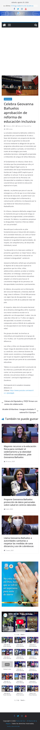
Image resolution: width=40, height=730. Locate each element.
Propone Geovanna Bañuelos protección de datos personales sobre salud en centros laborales (20, 502)
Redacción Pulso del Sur (24, 126)
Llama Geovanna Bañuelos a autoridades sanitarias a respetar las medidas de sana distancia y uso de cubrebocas (19, 542)
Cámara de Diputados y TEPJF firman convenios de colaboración (20, 402)
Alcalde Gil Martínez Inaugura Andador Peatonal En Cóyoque (19, 411)
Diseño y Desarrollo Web (13, 726)
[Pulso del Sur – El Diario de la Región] (20, 12)
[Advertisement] (20, 54)
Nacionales (8, 99)
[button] (23, 634)
